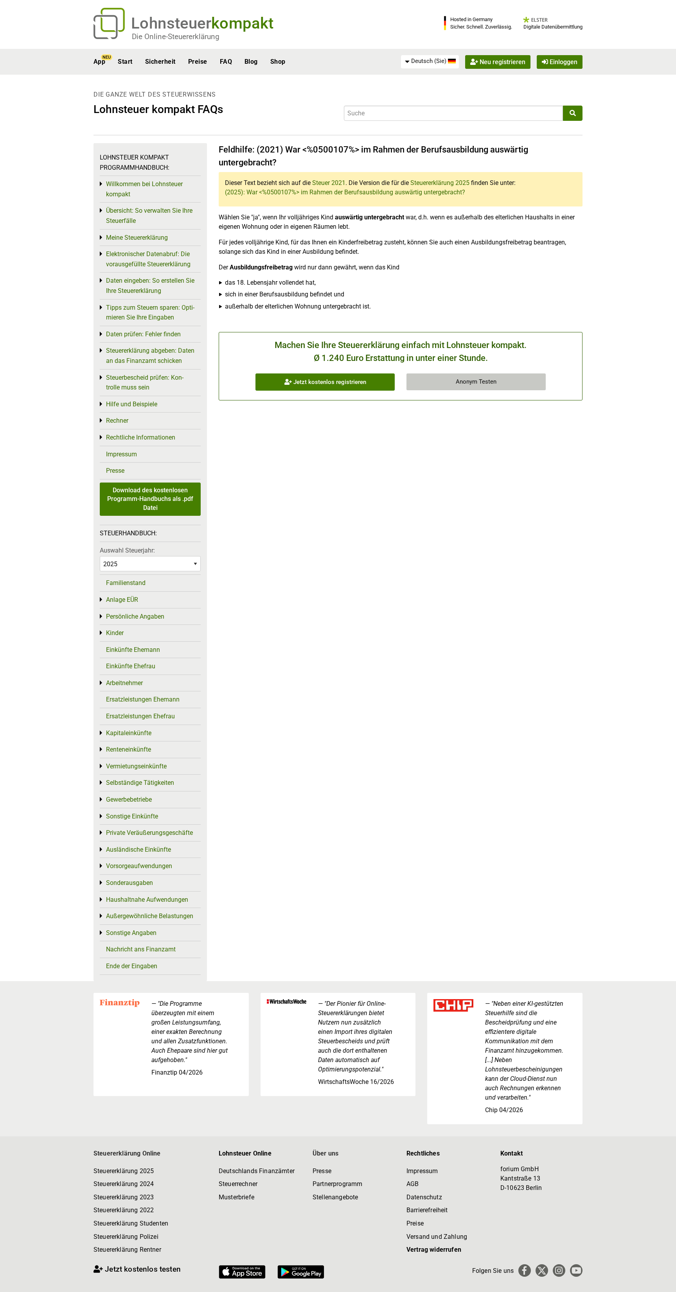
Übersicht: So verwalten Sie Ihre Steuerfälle (149, 215)
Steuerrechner (238, 1184)
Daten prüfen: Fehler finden (143, 334)
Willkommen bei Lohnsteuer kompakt (144, 189)
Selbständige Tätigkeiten (140, 782)
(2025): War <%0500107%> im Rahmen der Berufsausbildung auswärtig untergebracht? (345, 192)
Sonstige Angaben (131, 933)
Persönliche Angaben (135, 616)
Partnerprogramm (337, 1184)
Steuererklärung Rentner (127, 1249)
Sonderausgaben (129, 882)
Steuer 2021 (328, 183)
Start (125, 61)
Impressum (121, 454)
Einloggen (562, 61)
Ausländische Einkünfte (138, 849)
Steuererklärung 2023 (123, 1197)
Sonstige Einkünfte (132, 816)
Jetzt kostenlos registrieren (329, 382)
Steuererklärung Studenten (130, 1223)
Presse (115, 470)
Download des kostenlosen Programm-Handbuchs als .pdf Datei (150, 498)
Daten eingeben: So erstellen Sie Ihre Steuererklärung (150, 285)
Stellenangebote (335, 1197)
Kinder (115, 633)
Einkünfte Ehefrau (130, 666)
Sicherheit (160, 61)
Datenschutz (424, 1197)
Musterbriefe (236, 1197)
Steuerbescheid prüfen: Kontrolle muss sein (144, 382)
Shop (278, 61)
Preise (197, 61)
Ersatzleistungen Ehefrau (140, 716)
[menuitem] (430, 61)
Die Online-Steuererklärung (175, 36)
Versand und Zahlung (436, 1236)
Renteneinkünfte (128, 749)
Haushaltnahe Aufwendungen (147, 899)
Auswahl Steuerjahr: (127, 550)
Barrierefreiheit (427, 1210)
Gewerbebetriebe (129, 799)
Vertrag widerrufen (433, 1249)
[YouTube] (576, 1270)
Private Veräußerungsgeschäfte (149, 832)
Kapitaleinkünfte (128, 733)
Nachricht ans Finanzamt (141, 949)
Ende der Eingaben (131, 966)
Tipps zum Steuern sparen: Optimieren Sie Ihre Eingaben (150, 312)
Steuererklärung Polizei (125, 1236)
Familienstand (126, 583)
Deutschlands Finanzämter (257, 1171)
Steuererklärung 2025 (439, 183)
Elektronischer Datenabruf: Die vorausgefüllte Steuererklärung (148, 259)
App (99, 61)
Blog (251, 61)
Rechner (117, 420)
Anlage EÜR (122, 599)
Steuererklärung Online (127, 1153)
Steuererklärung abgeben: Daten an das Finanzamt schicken (150, 355)
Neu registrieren (501, 61)
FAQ (226, 61)
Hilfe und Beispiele (131, 404)
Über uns (325, 1153)
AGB (412, 1184)
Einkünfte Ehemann (133, 649)
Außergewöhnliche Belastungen (149, 916)
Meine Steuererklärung (137, 237)
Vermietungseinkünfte (136, 766)
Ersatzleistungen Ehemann (143, 699)
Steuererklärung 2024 (123, 1184)
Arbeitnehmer (124, 683)
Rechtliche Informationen (140, 437)
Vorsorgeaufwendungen (139, 866)
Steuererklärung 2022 (123, 1210)
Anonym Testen (476, 381)
